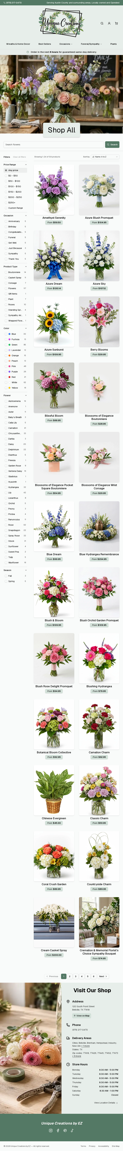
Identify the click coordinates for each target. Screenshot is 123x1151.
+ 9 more (76, 1056)
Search (114, 144)
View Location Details (104, 1102)
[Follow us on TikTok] (72, 1130)
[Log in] (109, 23)
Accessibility (103, 1146)
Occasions (64, 44)
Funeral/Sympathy (90, 44)
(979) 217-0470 (14, 2)
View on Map (83, 1015)
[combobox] (105, 157)
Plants (113, 44)
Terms (83, 1146)
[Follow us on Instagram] (50, 1130)
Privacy (92, 1146)
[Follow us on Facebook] (58, 1130)
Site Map (115, 1146)
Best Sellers (45, 44)
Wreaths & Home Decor (18, 44)
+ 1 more (85, 1046)
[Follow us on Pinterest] (65, 1130)
